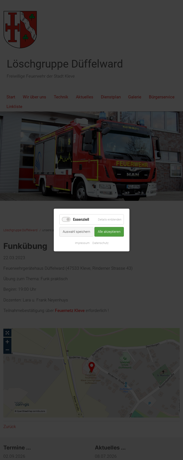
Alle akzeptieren (109, 232)
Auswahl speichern (76, 232)
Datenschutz (100, 243)
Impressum (82, 243)
